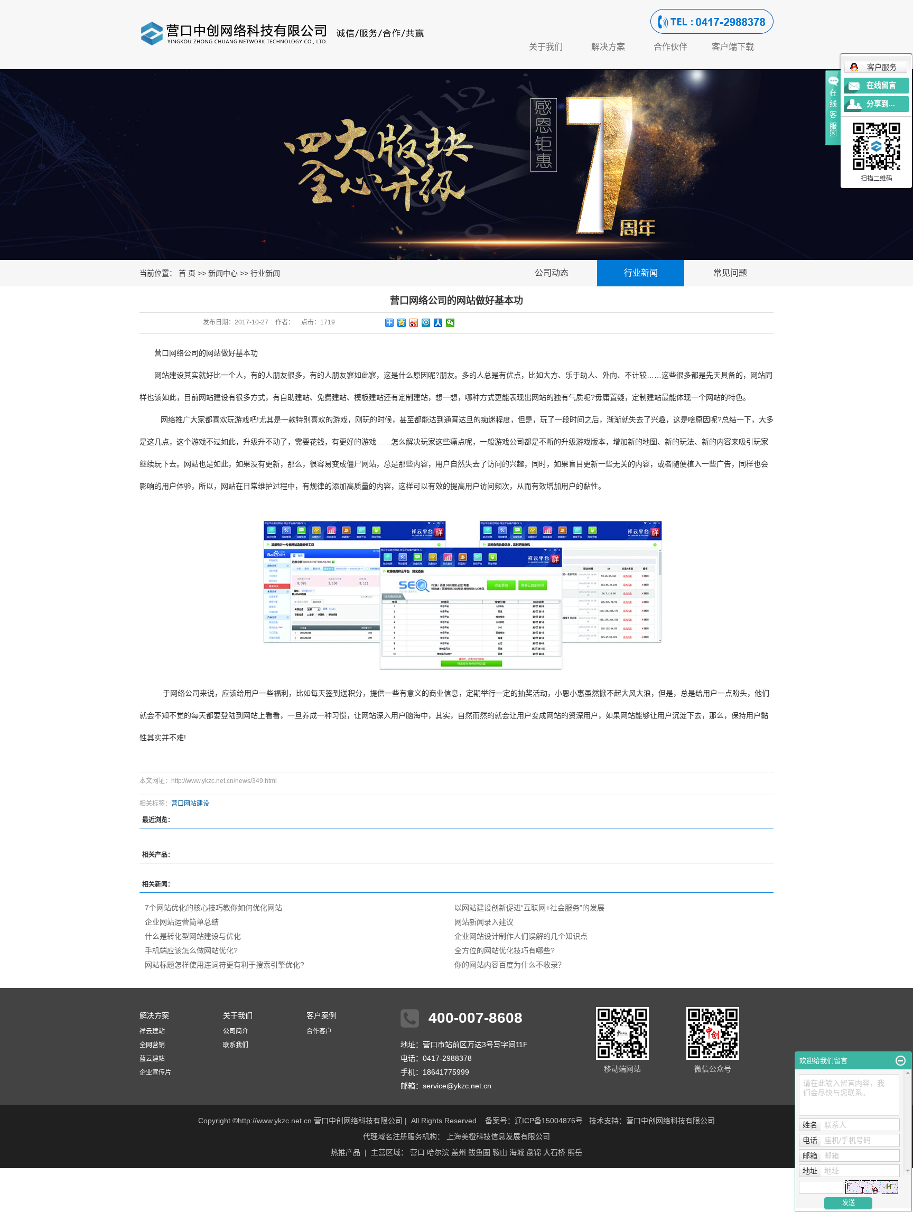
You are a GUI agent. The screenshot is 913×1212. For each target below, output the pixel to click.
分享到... (881, 104)
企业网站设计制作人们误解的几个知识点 (521, 936)
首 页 (187, 273)
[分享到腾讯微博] (426, 323)
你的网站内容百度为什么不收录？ (509, 965)
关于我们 (546, 46)
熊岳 (574, 1152)
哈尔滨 (438, 1152)
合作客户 (319, 1031)
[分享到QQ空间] (401, 323)
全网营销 (152, 1045)
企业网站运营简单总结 (182, 922)
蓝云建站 (152, 1058)
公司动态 (552, 272)
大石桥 (554, 1152)
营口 (417, 1152)
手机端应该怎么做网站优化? (191, 950)
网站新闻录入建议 (484, 922)
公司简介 (235, 1031)
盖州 (458, 1152)
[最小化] (901, 1061)
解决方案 (608, 46)
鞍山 (499, 1152)
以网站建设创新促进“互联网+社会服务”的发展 (529, 907)
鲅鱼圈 (479, 1152)
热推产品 (345, 1152)
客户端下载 (733, 46)
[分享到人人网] (438, 323)
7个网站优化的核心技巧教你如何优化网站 (213, 907)
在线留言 (881, 85)
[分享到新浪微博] (413, 323)
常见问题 (730, 272)
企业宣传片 (155, 1072)
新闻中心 (223, 273)
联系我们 (235, 1045)
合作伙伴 (670, 46)
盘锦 (533, 1152)
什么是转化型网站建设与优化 (193, 936)
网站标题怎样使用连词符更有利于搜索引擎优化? (224, 965)
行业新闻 (265, 273)
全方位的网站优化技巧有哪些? (504, 950)
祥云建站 (152, 1031)
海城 (516, 1152)
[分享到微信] (450, 323)
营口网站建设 (190, 803)
